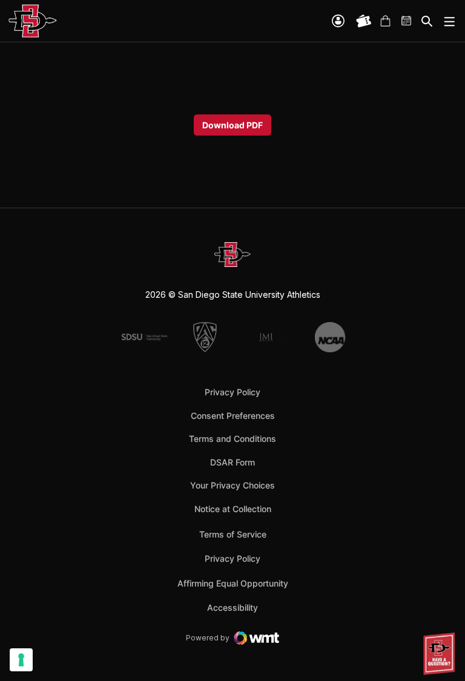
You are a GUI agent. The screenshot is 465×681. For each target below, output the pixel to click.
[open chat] (441, 654)
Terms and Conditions (232, 438)
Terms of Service (232, 533)
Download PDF (232, 125)
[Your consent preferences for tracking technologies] (21, 659)
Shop (385, 21)
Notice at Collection (232, 509)
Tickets (364, 21)
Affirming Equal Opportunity (232, 583)
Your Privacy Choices (232, 485)
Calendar (407, 21)
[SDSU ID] (338, 21)
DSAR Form (232, 462)
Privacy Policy (232, 392)
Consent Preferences (233, 415)
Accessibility (232, 607)
